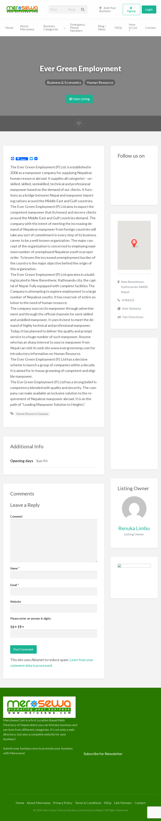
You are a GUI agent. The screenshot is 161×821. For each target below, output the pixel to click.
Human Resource (100, 82)
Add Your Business (107, 9)
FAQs (118, 27)
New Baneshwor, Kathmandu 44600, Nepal (134, 287)
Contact (150, 27)
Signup (131, 11)
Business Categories (50, 27)
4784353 (128, 300)
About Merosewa (27, 27)
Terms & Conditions (88, 803)
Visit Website (131, 308)
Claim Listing (81, 99)
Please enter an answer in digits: (30, 618)
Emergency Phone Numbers (77, 27)
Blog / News (102, 27)
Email (14, 585)
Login (149, 9)
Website (15, 601)
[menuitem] (109, 9)
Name (15, 568)
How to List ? (133, 27)
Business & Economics (64, 82)
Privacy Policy (62, 803)
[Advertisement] (134, 403)
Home (9, 27)
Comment (16, 516)
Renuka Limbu (134, 528)
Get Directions (132, 317)
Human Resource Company (32, 413)
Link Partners (123, 803)
